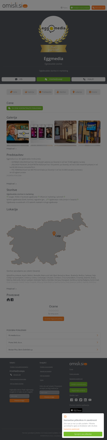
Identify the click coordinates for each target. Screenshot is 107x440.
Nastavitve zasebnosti (71, 429)
